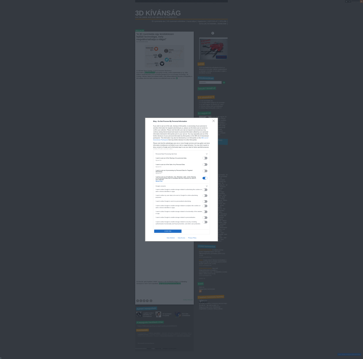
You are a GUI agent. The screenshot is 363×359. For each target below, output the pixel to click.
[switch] (204, 158)
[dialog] (181, 179)
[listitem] (181, 154)
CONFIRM (167, 231)
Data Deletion (171, 238)
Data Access (181, 238)
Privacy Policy (192, 238)
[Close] (214, 121)
